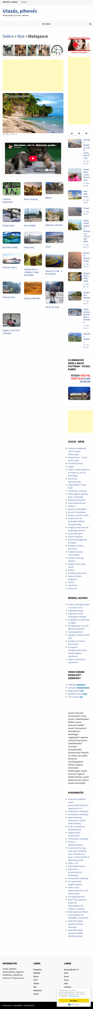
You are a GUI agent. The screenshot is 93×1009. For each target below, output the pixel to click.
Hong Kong (29, 247)
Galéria (8, 36)
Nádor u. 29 (73, 863)
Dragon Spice (9, 225)
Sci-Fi (35, 980)
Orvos (66, 980)
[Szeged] (75, 208)
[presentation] (71, 133)
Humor (36, 994)
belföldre (72, 684)
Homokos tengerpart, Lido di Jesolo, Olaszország (77, 451)
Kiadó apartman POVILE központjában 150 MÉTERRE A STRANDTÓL (78, 915)
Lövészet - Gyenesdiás (8, 200)
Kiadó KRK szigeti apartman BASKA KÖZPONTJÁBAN (75, 933)
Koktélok (36, 973)
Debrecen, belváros (53, 225)
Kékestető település (86, 338)
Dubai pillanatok (75, 533)
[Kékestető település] (75, 334)
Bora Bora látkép (10, 247)
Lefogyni (67, 987)
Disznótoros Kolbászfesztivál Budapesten (75, 872)
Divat (66, 973)
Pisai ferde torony (85, 194)
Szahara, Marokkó (32, 298)
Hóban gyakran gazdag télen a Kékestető (86, 315)
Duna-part (72, 588)
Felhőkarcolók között (77, 573)
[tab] (71, 133)
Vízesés (71, 582)
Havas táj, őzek (52, 307)
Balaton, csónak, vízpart (78, 515)
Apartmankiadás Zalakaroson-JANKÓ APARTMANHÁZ (77, 820)
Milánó (48, 197)
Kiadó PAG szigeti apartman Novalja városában (75, 924)
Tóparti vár (72, 585)
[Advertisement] (33, 75)
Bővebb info (74, 995)
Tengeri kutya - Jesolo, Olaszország (86, 174)
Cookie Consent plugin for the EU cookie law (73, 1004)
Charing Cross (9, 297)
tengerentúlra (74, 690)
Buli (34, 987)
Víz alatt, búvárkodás (77, 512)
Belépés (24, 2)
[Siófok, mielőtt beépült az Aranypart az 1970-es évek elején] (75, 221)
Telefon (36, 983)
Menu (47, 24)
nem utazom (73, 697)
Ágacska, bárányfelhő (77, 509)
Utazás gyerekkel (75, 632)
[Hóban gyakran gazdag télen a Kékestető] (75, 309)
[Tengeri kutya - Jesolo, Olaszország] (75, 170)
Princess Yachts (10, 267)
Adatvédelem (18, 1005)
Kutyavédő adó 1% (71, 969)
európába (72, 687)
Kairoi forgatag (31, 199)
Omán (48, 246)
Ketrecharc (37, 990)
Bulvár (35, 976)
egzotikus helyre (75, 693)
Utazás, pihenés (20, 11)
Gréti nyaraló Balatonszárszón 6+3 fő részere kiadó (78, 890)
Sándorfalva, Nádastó (86, 295)
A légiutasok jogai (75, 610)
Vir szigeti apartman (76, 896)
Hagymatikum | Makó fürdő (86, 277)
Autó (66, 983)
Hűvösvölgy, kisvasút (77, 503)
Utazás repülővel (75, 536)
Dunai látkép (29, 225)
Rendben (73, 1000)
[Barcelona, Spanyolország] (75, 253)
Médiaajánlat (29, 1005)
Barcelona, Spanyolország (86, 257)
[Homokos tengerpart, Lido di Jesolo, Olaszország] (75, 140)
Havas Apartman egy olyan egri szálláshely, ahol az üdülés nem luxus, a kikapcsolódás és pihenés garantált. (79, 854)
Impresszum (7, 1005)
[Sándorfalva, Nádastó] (75, 293)
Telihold (71, 506)
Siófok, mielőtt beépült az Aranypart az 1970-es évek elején (86, 231)
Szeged (86, 208)
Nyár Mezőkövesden (76, 866)
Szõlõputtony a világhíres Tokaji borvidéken (31, 272)
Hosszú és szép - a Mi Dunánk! (53, 272)
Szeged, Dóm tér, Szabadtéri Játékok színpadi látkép (76, 521)
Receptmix (37, 969)
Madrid (71, 570)
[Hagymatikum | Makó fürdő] (75, 273)
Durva (66, 976)
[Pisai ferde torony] (75, 191)
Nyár (21, 36)
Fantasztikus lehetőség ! (78, 811)
